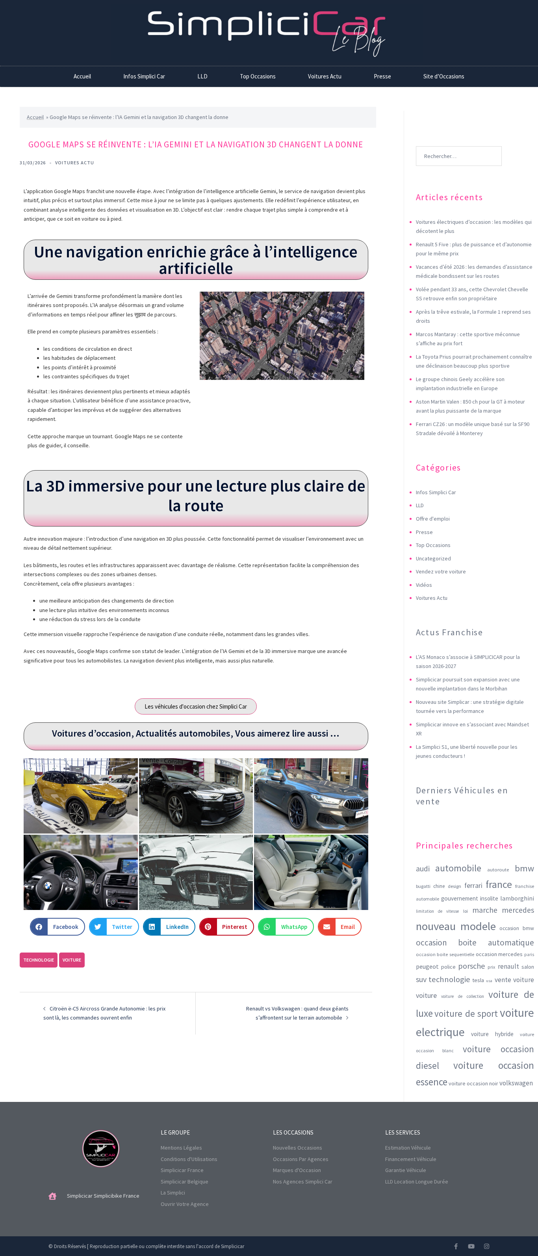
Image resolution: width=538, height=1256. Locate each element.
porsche (471, 966)
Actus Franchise (449, 632)
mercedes (518, 910)
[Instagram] (487, 1246)
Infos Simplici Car (144, 76)
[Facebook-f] (456, 1246)
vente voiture (514, 979)
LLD (202, 76)
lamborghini (517, 898)
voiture (72, 960)
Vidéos (424, 584)
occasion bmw (516, 928)
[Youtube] (471, 1246)
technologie (38, 960)
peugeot (427, 966)
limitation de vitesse (437, 911)
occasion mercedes (499, 954)
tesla (478, 980)
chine (439, 886)
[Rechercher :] (459, 144)
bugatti (423, 886)
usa (489, 980)
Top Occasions (258, 76)
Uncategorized (433, 558)
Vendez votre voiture (441, 571)
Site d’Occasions (443, 76)
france (499, 884)
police (448, 966)
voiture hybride (492, 1034)
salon (527, 966)
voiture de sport (466, 1013)
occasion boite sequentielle (445, 954)
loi (465, 911)
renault (508, 966)
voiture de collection (462, 996)
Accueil (82, 76)
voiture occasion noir (473, 1083)
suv (421, 979)
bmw (524, 868)
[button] (57, 927)
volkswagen (516, 1083)
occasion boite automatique (475, 942)
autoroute (498, 870)
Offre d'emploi (433, 518)
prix (491, 967)
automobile (458, 868)
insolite (489, 898)
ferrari (473, 885)
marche (484, 910)
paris (529, 954)
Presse (382, 76)
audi (423, 868)
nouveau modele (456, 926)
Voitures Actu (324, 76)
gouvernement (459, 898)
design (454, 886)
